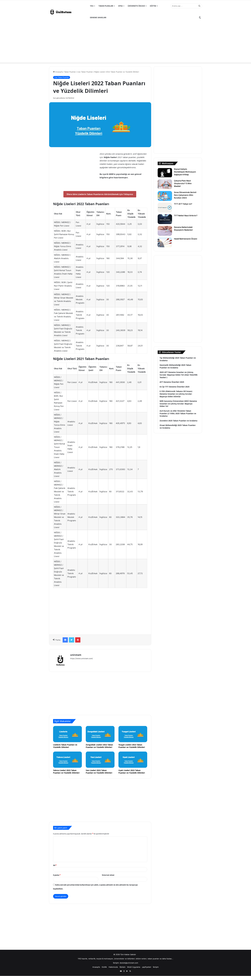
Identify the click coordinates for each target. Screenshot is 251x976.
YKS (91, 6)
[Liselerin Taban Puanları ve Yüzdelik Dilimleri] (67, 734)
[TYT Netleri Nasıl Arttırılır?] (165, 219)
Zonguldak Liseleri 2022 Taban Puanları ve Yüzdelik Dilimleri (99, 745)
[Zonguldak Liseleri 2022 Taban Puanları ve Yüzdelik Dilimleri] (100, 734)
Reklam (122, 967)
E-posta (57, 875)
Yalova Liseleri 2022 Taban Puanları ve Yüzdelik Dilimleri (66, 771)
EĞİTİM (153, 6)
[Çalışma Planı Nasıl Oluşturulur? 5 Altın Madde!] (165, 184)
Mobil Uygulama (133, 967)
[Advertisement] (125, 41)
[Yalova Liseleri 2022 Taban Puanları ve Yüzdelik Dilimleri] (67, 760)
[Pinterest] (77, 640)
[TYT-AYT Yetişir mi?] (165, 207)
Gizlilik (104, 967)
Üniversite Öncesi (136, 6)
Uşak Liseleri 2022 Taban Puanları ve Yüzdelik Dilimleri (131, 771)
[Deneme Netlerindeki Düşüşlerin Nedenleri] (165, 231)
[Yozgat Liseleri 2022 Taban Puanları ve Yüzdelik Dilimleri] (132, 734)
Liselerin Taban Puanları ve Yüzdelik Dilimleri (65, 745)
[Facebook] (65, 640)
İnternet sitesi (108, 875)
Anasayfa (59, 72)
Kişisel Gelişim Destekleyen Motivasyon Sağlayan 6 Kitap (185, 172)
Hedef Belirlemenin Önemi (185, 239)
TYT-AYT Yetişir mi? (183, 204)
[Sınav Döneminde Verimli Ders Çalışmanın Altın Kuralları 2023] (165, 196)
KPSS (120, 6)
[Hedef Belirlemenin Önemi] (165, 242)
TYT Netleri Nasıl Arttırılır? (185, 215)
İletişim (156, 967)
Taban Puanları (105, 6)
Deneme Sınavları (98, 17)
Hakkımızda (113, 967)
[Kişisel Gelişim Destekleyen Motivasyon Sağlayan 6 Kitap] (165, 173)
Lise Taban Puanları (85, 72)
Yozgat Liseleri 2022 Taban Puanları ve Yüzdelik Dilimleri (131, 745)
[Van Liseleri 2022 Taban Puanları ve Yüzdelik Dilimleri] (100, 760)
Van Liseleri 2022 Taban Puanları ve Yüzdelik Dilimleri (99, 771)
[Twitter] (71, 640)
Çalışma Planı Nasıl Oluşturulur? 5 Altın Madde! (183, 183)
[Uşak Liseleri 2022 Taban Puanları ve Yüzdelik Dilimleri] (132, 760)
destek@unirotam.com (129, 963)
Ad (55, 865)
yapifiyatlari (146, 967)
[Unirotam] (68, 12)
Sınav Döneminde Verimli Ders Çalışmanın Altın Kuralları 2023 (185, 195)
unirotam (75, 654)
